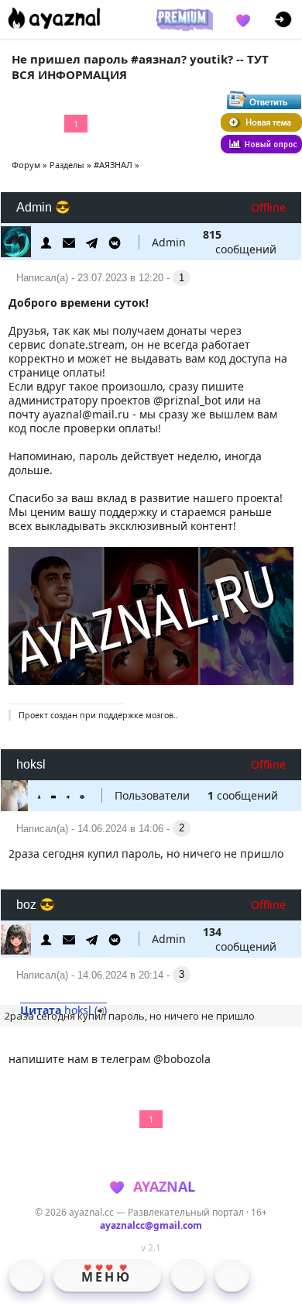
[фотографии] (188, 1275)
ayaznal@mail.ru (86, 414)
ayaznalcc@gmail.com (151, 1225)
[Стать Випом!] (182, 19)
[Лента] (232, 1275)
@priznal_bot (187, 400)
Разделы (67, 164)
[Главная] (26, 1275)
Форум (26, 164)
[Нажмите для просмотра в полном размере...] (151, 680)
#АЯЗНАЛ (113, 164)
